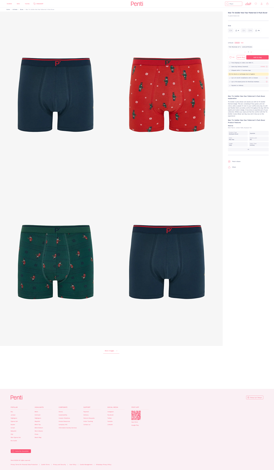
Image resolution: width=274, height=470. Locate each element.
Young (27, 4)
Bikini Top (38, 424)
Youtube (109, 421)
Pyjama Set (14, 421)
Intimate (15, 9)
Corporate (63, 407)
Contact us (86, 424)
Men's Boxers (39, 431)
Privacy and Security (59, 464)
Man (18, 4)
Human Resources (64, 421)
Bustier (13, 424)
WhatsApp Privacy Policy (103, 464)
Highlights (39, 407)
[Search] (227, 3)
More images (109, 351)
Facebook (110, 415)
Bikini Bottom (39, 428)
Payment (86, 411)
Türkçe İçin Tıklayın (256, 397)
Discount (39, 4)
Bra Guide (14, 440)
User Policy (72, 464)
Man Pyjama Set (16, 437)
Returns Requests (89, 418)
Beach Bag (38, 437)
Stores (61, 411)
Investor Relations (64, 418)
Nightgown (14, 418)
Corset (13, 428)
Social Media (112, 407)
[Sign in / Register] (261, 3)
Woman (9, 4)
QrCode (136, 415)
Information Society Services (68, 428)
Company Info (63, 424)
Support (86, 407)
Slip (12, 434)
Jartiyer (13, 415)
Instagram (110, 411)
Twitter (109, 418)
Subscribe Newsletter (22, 451)
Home (8, 9)
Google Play (135, 425)
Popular (14, 407)
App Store (134, 422)
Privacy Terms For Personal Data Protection (24, 464)
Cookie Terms (45, 464)
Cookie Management (86, 464)
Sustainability (63, 415)
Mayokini (37, 421)
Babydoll (13, 431)
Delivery (86, 415)
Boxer (21, 9)
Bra (12, 411)
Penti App (135, 407)
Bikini (36, 411)
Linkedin (110, 424)
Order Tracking (88, 421)
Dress (36, 434)
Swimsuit (37, 415)
